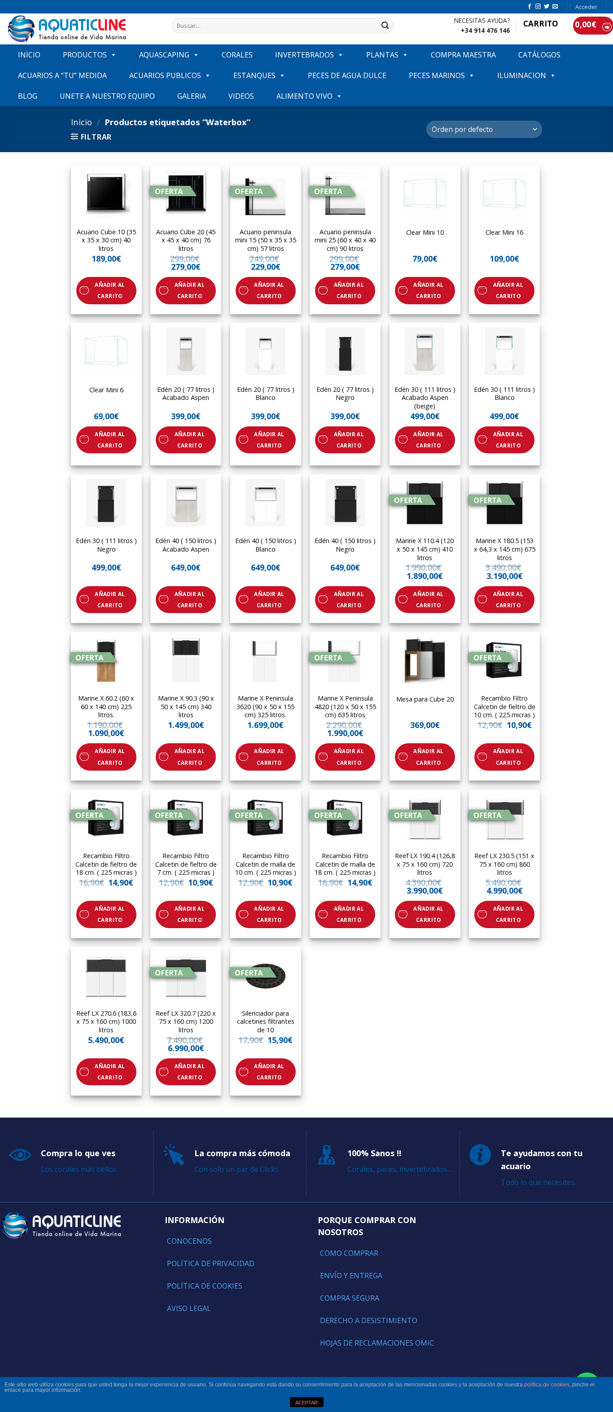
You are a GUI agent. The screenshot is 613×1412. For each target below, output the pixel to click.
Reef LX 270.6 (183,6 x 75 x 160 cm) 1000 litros (106, 1021)
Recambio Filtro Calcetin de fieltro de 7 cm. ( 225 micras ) (186, 864)
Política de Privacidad (210, 1263)
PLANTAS (382, 55)
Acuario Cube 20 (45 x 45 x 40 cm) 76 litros (185, 240)
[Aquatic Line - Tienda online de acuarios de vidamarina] (82, 28)
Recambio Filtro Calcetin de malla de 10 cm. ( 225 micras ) (265, 864)
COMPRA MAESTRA (463, 55)
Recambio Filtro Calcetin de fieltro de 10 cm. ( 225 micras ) (504, 706)
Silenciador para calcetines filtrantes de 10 (265, 1021)
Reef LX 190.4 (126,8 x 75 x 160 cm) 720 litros (425, 864)
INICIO (29, 55)
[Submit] (385, 25)
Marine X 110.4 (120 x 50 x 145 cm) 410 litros (425, 549)
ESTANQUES (254, 75)
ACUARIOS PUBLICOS (165, 75)
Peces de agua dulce (347, 75)
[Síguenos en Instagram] (538, 7)
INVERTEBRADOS (304, 55)
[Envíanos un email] (555, 7)
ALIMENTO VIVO (304, 96)
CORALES (237, 55)
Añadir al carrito (110, 290)
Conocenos (189, 1241)
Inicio (81, 121)
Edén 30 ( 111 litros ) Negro (106, 545)
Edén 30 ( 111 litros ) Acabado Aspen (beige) (424, 398)
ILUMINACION (521, 75)
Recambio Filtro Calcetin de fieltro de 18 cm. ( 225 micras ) (106, 864)
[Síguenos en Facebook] (529, 7)
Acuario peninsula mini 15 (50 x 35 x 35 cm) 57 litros (265, 240)
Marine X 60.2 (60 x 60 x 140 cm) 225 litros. (106, 706)
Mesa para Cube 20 (425, 699)
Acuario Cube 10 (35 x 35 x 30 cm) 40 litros (106, 240)
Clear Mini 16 (504, 232)
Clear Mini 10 (425, 232)
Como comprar (349, 1253)
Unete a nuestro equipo (107, 96)
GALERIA (191, 96)
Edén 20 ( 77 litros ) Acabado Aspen (186, 394)
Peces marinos (437, 75)
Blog (27, 96)
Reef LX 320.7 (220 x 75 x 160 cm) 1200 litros (186, 1021)
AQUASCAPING (164, 55)
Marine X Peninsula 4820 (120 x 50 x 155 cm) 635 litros (345, 706)
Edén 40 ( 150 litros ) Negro (345, 545)
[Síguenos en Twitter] (546, 7)
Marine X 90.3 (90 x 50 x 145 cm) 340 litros (186, 706)
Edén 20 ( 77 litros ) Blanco (265, 394)
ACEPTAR (306, 1402)
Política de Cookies (204, 1286)
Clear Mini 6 (106, 390)
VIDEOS (241, 96)
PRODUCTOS (85, 55)
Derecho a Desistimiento (368, 1320)
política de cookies (546, 1384)
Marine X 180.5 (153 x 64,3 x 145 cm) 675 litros (504, 549)
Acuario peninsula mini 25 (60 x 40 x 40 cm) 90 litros (345, 240)
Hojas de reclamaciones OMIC (377, 1343)
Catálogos (539, 55)
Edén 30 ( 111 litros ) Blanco (504, 394)
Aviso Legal (189, 1308)
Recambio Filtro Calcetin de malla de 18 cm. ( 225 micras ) (345, 864)
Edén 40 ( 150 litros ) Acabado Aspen (185, 545)
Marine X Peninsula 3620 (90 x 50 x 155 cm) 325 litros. (265, 706)
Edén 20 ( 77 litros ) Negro (345, 394)
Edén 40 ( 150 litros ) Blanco (265, 545)
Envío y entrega (351, 1275)
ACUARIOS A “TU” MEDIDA (62, 75)
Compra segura (349, 1298)
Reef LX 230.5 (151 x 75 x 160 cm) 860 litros (504, 864)
